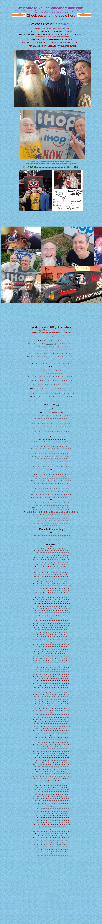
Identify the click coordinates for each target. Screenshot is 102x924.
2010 (36, 42)
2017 (64, 42)
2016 (60, 42)
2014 (52, 42)
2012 (44, 42)
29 (69, 343)
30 (71, 343)
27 (64, 343)
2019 (72, 42)
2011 (40, 42)
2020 (77, 42)
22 (57, 343)
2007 (23, 42)
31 (73, 343)
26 (64, 346)
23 (60, 343)
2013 (48, 42)
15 (46, 343)
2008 (27, 42)
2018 (68, 42)
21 (62, 340)
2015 (56, 42)
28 (66, 343)
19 (58, 340)
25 (62, 346)
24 (62, 343)
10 (42, 340)
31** (71, 585)
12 (46, 340)
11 (44, 340)
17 (53, 340)
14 (51, 340)
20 (60, 340)
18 (55, 340)
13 (49, 340)
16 (48, 343)
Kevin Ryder (68, 31)
